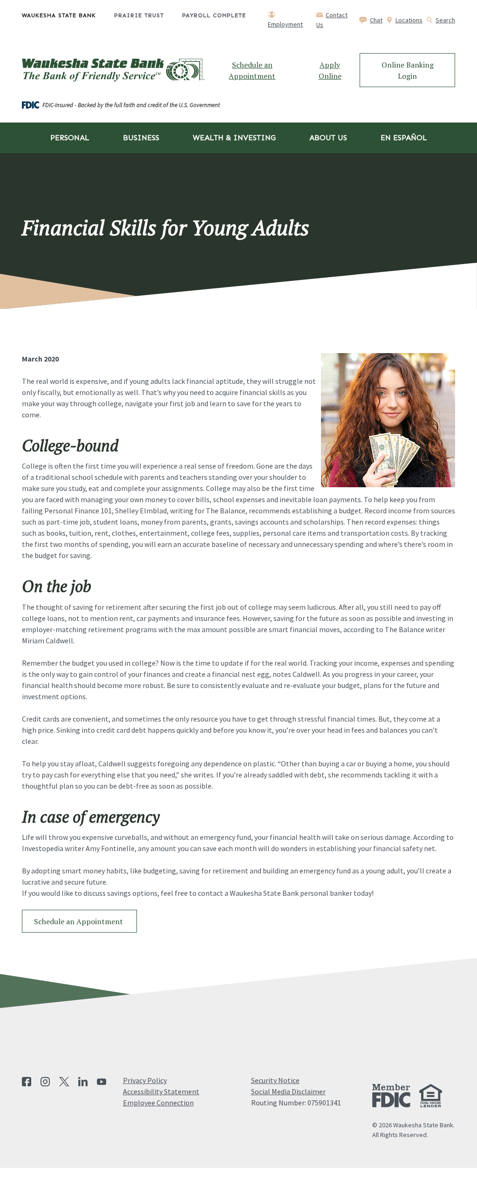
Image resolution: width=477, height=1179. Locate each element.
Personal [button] (69, 137)
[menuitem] (68, 19)
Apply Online (330, 70)
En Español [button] (404, 137)
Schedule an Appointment (252, 70)
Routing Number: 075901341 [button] (296, 1102)
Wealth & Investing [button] (234, 137)
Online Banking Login (408, 70)
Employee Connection (158, 1102)
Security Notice (275, 1080)
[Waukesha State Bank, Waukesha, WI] (113, 70)
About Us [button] (328, 137)
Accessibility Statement (161, 1091)
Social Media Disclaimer (288, 1091)
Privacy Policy (145, 1080)
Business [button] (141, 137)
